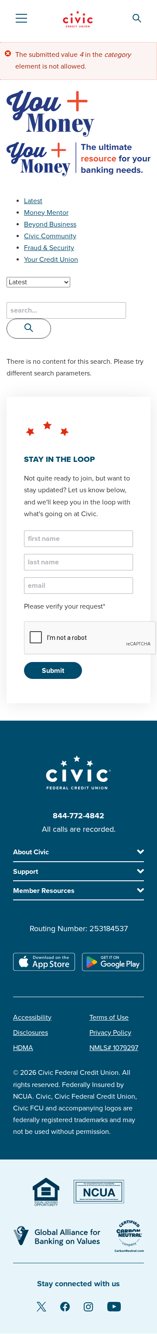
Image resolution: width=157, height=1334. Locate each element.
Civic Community (50, 236)
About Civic (31, 852)
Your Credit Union (51, 259)
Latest (33, 201)
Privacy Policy (110, 1032)
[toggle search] (29, 329)
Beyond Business (50, 224)
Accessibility (32, 1017)
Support (25, 871)
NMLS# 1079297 (113, 1048)
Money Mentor (46, 212)
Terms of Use (109, 1017)
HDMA (23, 1048)
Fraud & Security (49, 248)
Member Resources (44, 890)
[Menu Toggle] (21, 18)
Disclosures (30, 1032)
